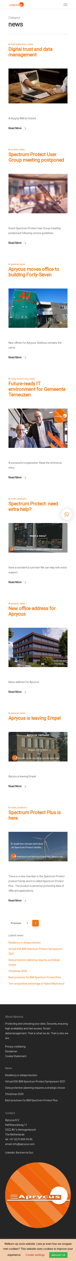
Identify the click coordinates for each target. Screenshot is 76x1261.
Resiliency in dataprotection (24, 942)
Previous (16, 923)
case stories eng (19, 378)
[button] (66, 514)
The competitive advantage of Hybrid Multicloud (36, 983)
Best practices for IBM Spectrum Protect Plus (34, 977)
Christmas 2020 (17, 971)
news (30, 44)
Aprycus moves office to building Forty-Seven (33, 271)
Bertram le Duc (24, 1152)
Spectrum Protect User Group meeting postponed (36, 157)
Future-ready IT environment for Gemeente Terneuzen (36, 389)
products (22, 499)
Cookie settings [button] (35, 1255)
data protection (18, 44)
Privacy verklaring (15, 1046)
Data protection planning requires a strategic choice (34, 962)
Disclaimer (11, 1051)
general (15, 264)
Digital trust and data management (30, 51)
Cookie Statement (15, 1056)
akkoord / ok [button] (58, 1255)
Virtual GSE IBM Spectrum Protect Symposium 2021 (35, 951)
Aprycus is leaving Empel (34, 718)
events (14, 149)
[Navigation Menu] (65, 4)
